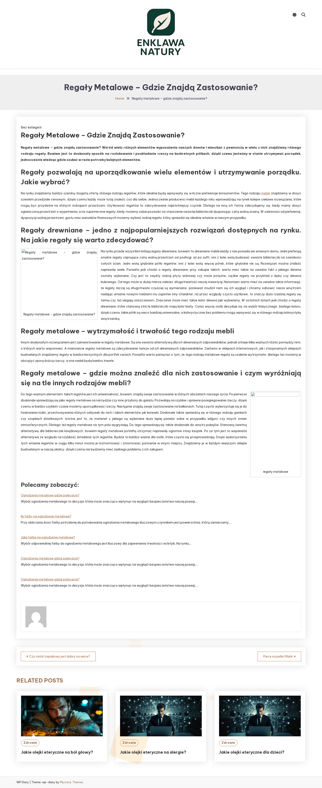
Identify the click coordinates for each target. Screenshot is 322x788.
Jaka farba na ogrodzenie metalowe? (48, 537)
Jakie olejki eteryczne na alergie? (153, 752)
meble (265, 193)
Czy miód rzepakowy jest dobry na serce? (59, 656)
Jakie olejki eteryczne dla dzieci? (251, 752)
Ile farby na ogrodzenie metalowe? (46, 516)
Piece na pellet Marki (278, 656)
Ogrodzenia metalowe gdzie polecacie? (50, 495)
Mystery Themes (71, 782)
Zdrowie (30, 743)
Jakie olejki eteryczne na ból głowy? (57, 752)
